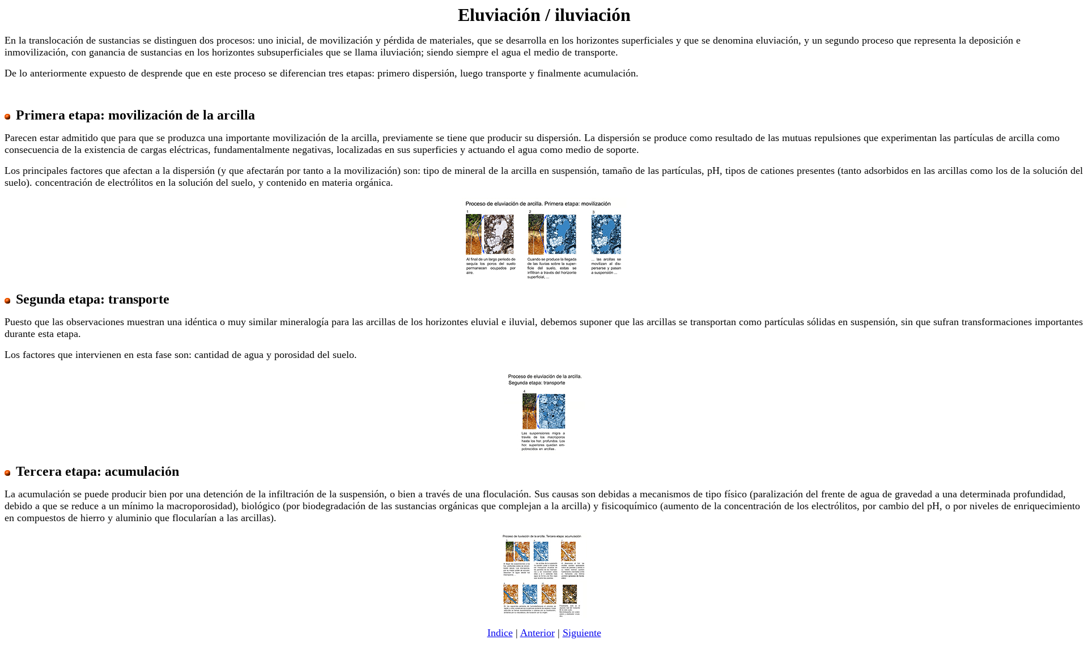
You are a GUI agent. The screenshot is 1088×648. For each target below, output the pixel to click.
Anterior (537, 632)
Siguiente (582, 632)
